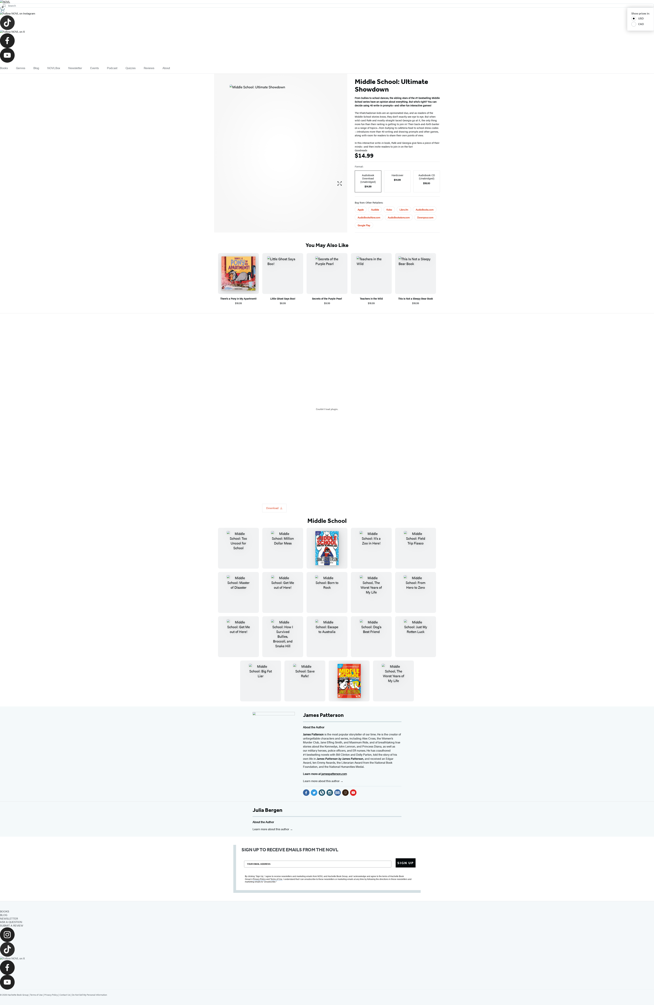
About (166, 68)
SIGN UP (405, 863)
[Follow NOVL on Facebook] (327, 40)
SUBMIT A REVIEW (11, 925)
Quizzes (131, 68)
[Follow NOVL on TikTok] (327, 22)
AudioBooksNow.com (369, 217)
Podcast (112, 68)
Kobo (389, 209)
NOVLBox (53, 68)
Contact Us (64, 994)
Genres (20, 68)
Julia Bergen (267, 810)
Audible (375, 209)
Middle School (327, 521)
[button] (339, 183)
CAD (641, 24)
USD (641, 18)
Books (4, 68)
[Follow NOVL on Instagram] (327, 13)
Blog (36, 68)
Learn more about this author (321, 781)
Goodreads (361, 150)
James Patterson (323, 715)
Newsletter (75, 68)
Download (272, 508)
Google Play (364, 225)
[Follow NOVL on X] (327, 32)
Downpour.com (425, 217)
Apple (361, 209)
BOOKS (4, 911)
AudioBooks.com (425, 209)
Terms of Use (36, 994)
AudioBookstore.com (399, 217)
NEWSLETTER (9, 918)
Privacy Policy (51, 994)
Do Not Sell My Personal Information (89, 994)
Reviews (149, 68)
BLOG (3, 915)
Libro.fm (404, 209)
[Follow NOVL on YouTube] (327, 55)
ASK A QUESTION (11, 922)
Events (94, 68)
